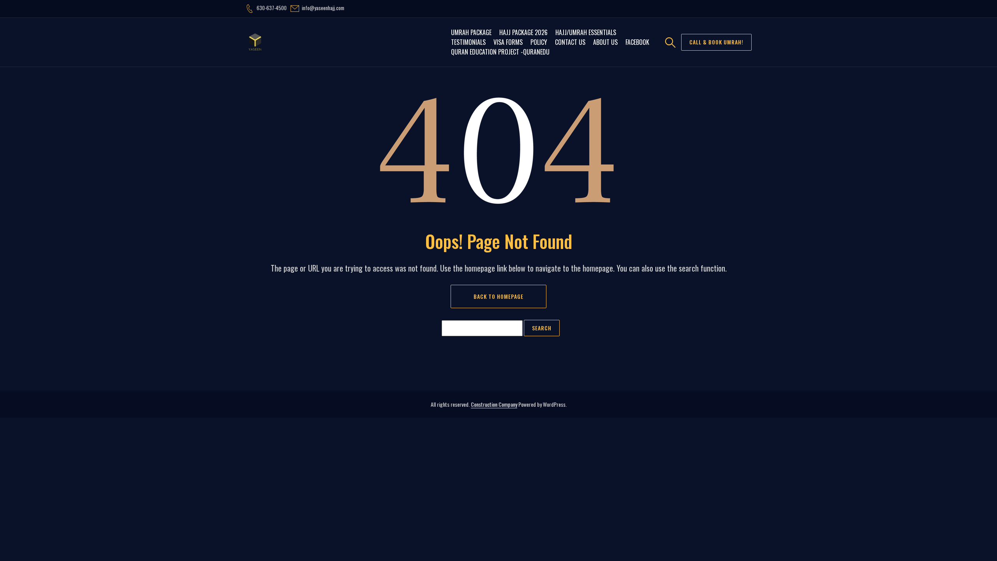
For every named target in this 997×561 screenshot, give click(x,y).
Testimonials (468, 42)
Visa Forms (508, 42)
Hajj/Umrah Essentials (585, 32)
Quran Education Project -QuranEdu (500, 51)
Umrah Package (471, 32)
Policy (538, 42)
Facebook (637, 42)
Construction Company (494, 404)
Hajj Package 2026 (523, 32)
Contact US (570, 42)
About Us (605, 42)
